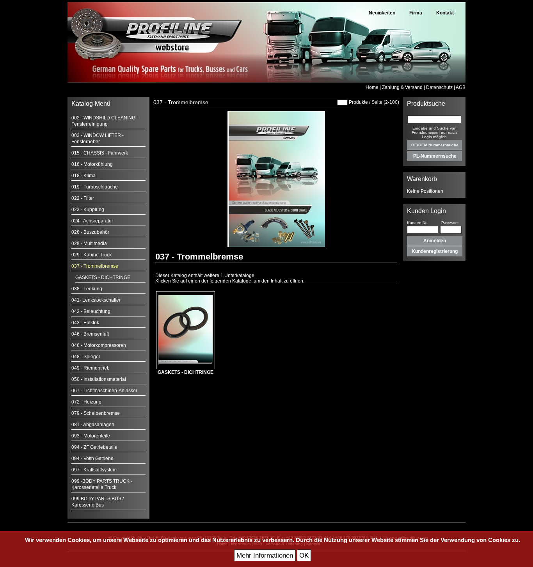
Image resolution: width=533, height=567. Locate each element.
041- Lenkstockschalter (96, 300)
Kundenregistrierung (435, 251)
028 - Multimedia (89, 243)
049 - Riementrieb (90, 368)
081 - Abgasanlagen (92, 424)
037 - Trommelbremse (94, 266)
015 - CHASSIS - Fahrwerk (99, 153)
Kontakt (445, 13)
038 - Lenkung (86, 288)
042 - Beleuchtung (90, 311)
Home (372, 87)
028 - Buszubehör (90, 232)
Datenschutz (439, 87)
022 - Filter (82, 198)
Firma (415, 13)
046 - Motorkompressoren (98, 345)
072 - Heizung (86, 402)
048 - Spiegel (85, 356)
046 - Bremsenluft (90, 334)
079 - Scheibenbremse (95, 413)
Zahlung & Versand (402, 87)
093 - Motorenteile (90, 436)
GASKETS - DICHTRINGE (102, 277)
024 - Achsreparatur (92, 221)
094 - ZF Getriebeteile (94, 447)
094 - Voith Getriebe (92, 458)
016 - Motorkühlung (92, 164)
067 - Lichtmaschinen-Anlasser (104, 390)
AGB (460, 87)
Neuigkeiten (382, 13)
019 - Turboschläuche (94, 187)
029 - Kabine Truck (91, 255)
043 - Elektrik (85, 322)
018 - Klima (83, 175)
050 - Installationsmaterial (98, 379)
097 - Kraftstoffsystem (94, 470)
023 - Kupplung (87, 209)
